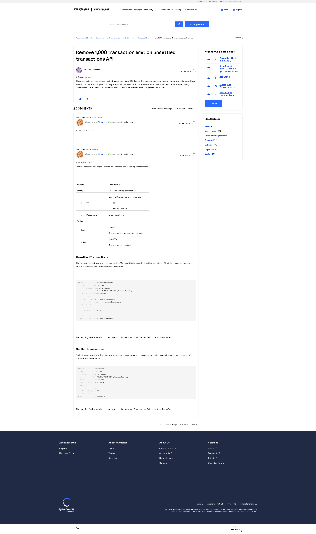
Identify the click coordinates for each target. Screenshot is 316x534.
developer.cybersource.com (231, 1)
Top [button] (77, 528)
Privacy (230, 504)
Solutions (113, 458)
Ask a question (197, 24)
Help (226, 9)
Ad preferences (247, 504)
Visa (199, 504)
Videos (112, 453)
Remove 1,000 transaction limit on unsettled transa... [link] (172, 38)
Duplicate (209, 149)
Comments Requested (215, 135)
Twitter (211, 448)
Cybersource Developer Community (81, 10)
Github (211, 458)
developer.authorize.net (207, 1)
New (207, 126)
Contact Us (164, 453)
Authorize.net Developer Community (177, 9)
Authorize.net (213, 504)
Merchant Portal (66, 453)
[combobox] (145, 24)
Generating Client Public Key (228, 59)
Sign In (239, 9)
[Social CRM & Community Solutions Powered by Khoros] (236, 529)
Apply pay (224, 76)
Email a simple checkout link (226, 93)
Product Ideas (143, 38)
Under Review (96, 117)
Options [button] (238, 38)
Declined (209, 154)
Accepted (209, 140)
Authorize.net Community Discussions (121, 38)
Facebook (212, 453)
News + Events (166, 458)
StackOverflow (215, 463)
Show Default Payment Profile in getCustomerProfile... (229, 69)
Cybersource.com (167, 448)
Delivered (88, 77)
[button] (80, 99)
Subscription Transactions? (226, 85)
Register (63, 448)
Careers (163, 463)
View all (213, 103)
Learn (111, 448)
